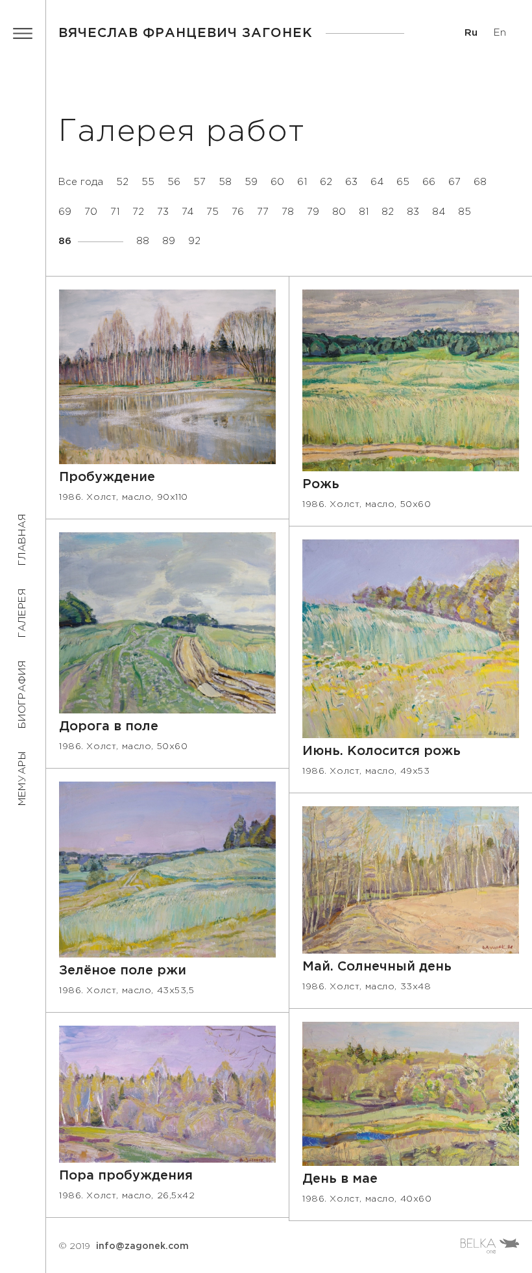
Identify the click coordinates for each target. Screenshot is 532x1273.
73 (163, 212)
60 (277, 182)
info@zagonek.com (142, 1246)
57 (199, 182)
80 (339, 212)
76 (238, 212)
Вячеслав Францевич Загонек (185, 33)
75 (212, 212)
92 (194, 241)
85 (464, 212)
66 (428, 182)
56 (173, 182)
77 (263, 212)
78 (10, 392)
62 (326, 182)
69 (64, 212)
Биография (22, 694)
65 (402, 182)
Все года (80, 182)
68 (480, 182)
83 (413, 212)
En (500, 33)
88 (142, 241)
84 (438, 212)
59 (251, 182)
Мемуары (22, 778)
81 (364, 212)
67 (454, 182)
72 (138, 212)
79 (313, 212)
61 (302, 182)
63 (351, 182)
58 (225, 182)
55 (147, 182)
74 (187, 212)
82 (387, 212)
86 (64, 241)
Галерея (22, 612)
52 (122, 182)
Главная (22, 539)
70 (90, 212)
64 (376, 182)
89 (168, 241)
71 (114, 212)
